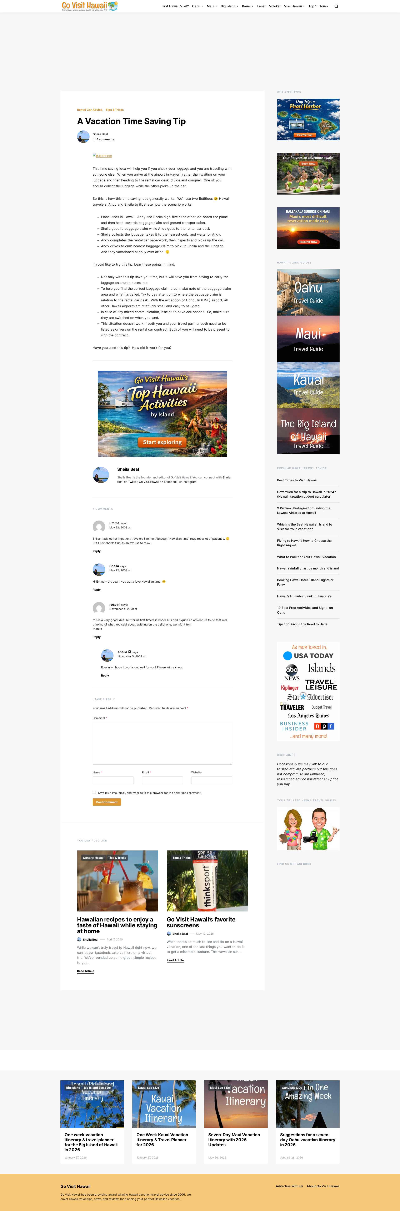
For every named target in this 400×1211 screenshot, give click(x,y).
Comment (100, 718)
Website (196, 772)
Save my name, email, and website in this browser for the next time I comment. (149, 792)
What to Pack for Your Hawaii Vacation (306, 557)
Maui (210, 6)
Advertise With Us (289, 1186)
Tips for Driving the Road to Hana (302, 624)
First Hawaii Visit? (175, 6)
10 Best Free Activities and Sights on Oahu (305, 610)
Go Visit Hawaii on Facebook (158, 481)
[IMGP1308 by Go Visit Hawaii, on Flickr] (102, 156)
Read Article (85, 971)
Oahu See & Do (292, 1087)
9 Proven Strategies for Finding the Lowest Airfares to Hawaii (303, 510)
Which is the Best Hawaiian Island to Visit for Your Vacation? (304, 526)
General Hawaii (93, 857)
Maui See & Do (220, 1087)
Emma (114, 523)
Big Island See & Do (97, 1087)
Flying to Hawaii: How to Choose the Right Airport (304, 543)
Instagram (189, 481)
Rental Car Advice (89, 109)
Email (146, 772)
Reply (97, 551)
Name (97, 772)
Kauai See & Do (148, 1087)
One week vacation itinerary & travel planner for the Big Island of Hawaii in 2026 (91, 1142)
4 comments (105, 139)
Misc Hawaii (293, 6)
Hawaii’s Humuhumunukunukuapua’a (304, 596)
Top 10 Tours (318, 6)
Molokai (274, 6)
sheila (122, 652)
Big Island (228, 6)
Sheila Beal (100, 134)
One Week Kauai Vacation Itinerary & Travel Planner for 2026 (162, 1139)
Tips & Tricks (115, 109)
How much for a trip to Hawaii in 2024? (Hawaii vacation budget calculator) (306, 494)
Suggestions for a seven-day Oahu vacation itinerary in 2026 (307, 1139)
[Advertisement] (200, 51)
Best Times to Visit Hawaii (297, 480)
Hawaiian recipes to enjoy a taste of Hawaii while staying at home (117, 925)
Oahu (196, 6)
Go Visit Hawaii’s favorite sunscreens (201, 922)
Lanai (261, 6)
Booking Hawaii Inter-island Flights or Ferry (305, 582)
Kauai (246, 6)
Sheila (114, 566)
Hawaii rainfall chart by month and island (308, 568)
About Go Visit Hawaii (323, 1186)
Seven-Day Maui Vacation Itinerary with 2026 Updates (234, 1139)
